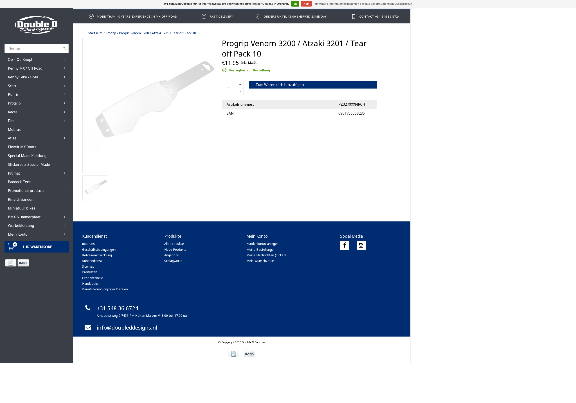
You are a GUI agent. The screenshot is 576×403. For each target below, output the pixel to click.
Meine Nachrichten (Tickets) (267, 255)
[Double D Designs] (36, 24)
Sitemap (88, 266)
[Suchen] (64, 48)
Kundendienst (92, 261)
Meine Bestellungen (260, 249)
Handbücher (91, 283)
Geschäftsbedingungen (99, 249)
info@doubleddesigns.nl (127, 327)
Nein (306, 3)
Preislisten (89, 272)
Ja (295, 3)
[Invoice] (10, 262)
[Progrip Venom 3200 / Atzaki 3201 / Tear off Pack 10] (150, 105)
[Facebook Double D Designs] (344, 245)
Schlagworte (173, 261)
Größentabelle (92, 278)
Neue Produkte (175, 249)
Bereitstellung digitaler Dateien (105, 289)
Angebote (171, 255)
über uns (88, 243)
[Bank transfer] (23, 262)
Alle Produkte (174, 243)
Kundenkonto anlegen (262, 243)
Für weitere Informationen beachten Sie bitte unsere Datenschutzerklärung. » (363, 3)
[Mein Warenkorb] (11, 248)
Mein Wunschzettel (260, 261)
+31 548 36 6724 (117, 308)
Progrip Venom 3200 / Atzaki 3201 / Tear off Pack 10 (157, 33)
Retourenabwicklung (97, 255)
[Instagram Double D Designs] (361, 245)
